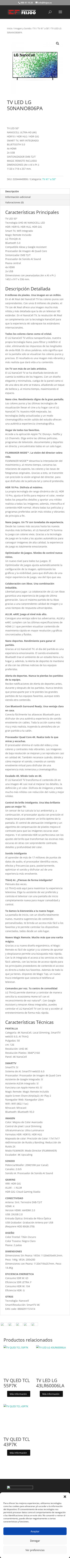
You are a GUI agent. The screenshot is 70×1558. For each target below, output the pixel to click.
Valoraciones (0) (14, 202)
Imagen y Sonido (22, 28)
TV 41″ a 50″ (43, 28)
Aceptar (35, 1531)
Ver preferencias (35, 1550)
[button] (65, 1496)
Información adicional (18, 197)
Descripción (12, 191)
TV (34, 28)
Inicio (9, 28)
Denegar (35, 1540)
